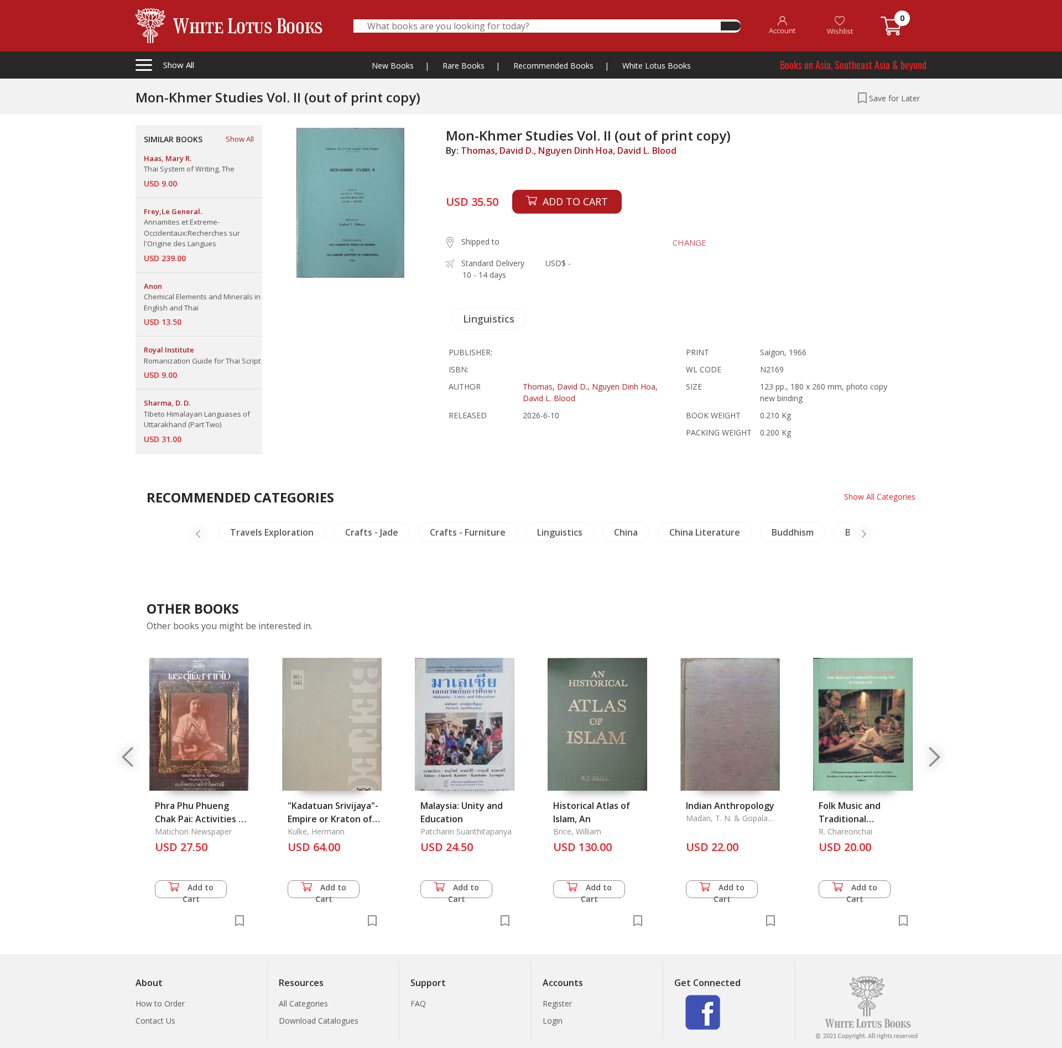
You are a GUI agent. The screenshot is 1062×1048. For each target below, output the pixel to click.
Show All (240, 139)
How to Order (160, 1003)
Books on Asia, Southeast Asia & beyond (853, 65)
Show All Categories (879, 496)
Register (557, 1003)
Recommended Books (553, 65)
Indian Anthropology (730, 806)
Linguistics (488, 318)
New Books (393, 65)
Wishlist (840, 31)
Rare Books (463, 65)
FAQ (418, 1003)
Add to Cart (198, 890)
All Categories (303, 1003)
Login (553, 1020)
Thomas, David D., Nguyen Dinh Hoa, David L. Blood (568, 150)
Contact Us (155, 1020)
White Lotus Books (656, 65)
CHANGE (689, 242)
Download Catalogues (318, 1020)
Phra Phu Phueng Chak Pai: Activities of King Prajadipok (201, 819)
